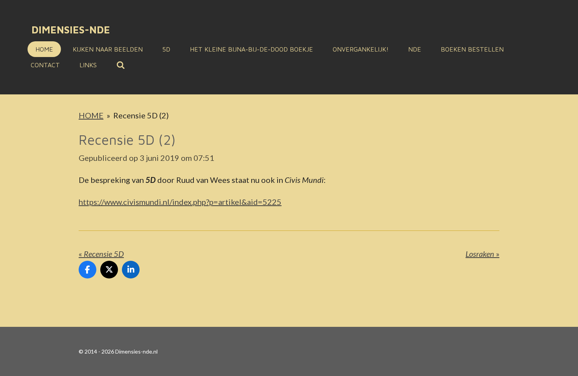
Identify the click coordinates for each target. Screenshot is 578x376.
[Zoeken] (121, 65)
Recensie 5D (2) (141, 115)
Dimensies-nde (70, 29)
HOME (91, 115)
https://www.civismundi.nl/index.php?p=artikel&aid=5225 (180, 201)
